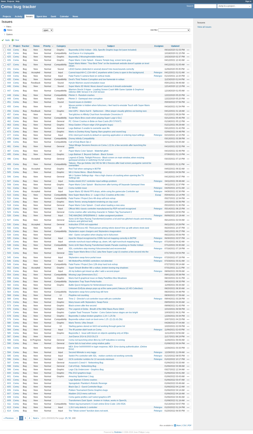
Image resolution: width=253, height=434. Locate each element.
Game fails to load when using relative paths (89, 343)
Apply (7, 40)
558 (9, 278)
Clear (17, 40)
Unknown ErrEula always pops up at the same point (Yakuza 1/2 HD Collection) (106, 288)
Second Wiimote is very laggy (82, 352)
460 (9, 118)
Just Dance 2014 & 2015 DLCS (83, 336)
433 (9, 76)
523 (9, 212)
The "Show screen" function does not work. (88, 411)
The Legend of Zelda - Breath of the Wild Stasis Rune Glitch (96, 309)
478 (9, 138)
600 (9, 373)
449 (9, 98)
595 (9, 356)
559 (9, 281)
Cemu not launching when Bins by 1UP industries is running (97, 340)
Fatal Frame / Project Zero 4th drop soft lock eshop (92, 198)
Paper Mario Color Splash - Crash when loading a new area (97, 205)
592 (9, 348)
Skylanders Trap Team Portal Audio (85, 281)
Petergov (158, 72)
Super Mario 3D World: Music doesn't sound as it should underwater (100, 86)
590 (9, 343)
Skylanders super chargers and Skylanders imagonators (95, 231)
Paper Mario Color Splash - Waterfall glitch (88, 151)
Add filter (154, 30)
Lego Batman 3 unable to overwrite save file (89, 128)
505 (9, 172)
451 (9, 102)
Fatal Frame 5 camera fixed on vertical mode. (90, 76)
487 (9, 151)
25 (66, 418)
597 (9, 362)
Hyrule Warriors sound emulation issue (87, 83)
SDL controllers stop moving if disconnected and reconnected (97, 248)
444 (9, 83)
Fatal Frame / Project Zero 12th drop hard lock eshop (93, 264)
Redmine (118, 432)
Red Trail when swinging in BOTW (85, 169)
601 (9, 376)
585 (9, 333)
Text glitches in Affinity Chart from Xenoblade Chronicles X (96, 114)
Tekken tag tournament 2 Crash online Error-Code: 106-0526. (97, 404)
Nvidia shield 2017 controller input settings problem (93, 181)
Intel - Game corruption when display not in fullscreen (93, 235)
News (75, 16)
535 (9, 238)
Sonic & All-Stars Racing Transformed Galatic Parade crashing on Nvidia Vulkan (106, 245)
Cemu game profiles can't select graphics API (90, 397)
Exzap (158, 195)
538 (9, 245)
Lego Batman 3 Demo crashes (83, 380)
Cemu (16, 50)
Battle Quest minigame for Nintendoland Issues (91, 285)
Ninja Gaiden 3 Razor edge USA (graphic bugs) (91, 125)
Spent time (41, 16)
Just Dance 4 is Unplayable (81, 53)
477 (9, 135)
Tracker (25, 46)
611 (9, 404)
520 (9, 208)
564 (9, 292)
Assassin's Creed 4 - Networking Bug (86, 362)
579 (9, 319)
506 (9, 176)
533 (9, 231)
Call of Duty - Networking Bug (82, 366)
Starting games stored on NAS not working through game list (97, 326)
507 (9, 181)
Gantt (53, 16)
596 (9, 359)
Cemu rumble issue (78, 188)
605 (9, 387)
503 (9, 169)
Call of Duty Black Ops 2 (80, 142)
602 (9, 380)
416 (9, 50)
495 (9, 154)
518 (9, 205)
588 (9, 340)
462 (9, 121)
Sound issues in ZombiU (80, 102)
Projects (10, 1)
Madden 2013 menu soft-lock (82, 393)
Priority (47, 46)
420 (9, 53)
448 (9, 95)
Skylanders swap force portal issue (85, 257)
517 (9, 202)
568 (9, 295)
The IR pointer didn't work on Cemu (85, 329)
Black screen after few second (83, 305)
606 (9, 390)
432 (9, 72)
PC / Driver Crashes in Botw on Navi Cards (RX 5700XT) (95, 121)
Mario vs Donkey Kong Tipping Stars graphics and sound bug (97, 131)
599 (9, 369)
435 (9, 79)
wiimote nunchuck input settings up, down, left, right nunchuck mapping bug (104, 241)
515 (9, 195)
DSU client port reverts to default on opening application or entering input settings (106, 135)
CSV (184, 425)
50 (69, 418)
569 (9, 299)
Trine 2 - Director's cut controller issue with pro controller (95, 299)
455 (9, 106)
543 (9, 253)
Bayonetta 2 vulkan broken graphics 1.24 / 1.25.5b (92, 316)
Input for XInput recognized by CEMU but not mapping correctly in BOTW (102, 238)
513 (9, 191)
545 (9, 257)
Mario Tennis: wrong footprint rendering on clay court (93, 202)
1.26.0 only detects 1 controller (83, 407)
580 (9, 323)
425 (9, 57)
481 (9, 146)
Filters (8, 27)
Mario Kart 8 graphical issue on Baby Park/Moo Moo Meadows (98, 278)
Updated (175, 46)
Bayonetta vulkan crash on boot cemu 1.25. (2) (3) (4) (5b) (96, 319)
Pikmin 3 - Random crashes (81, 95)
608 (9, 397)
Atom (179, 425)
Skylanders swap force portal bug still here (88, 292)
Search (190, 6)
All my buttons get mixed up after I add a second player (94, 271)
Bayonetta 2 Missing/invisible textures (86, 57)
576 (9, 309)
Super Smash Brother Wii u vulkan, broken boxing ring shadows (98, 268)
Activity (18, 16)
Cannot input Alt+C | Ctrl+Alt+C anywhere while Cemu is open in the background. (106, 72)
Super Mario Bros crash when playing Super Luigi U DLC (95, 118)
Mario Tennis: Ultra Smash (81, 323)
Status (9, 30)
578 (9, 316)
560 (9, 285)
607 (9, 393)
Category (61, 46)
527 (9, 220)
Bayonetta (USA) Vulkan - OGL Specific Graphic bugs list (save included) (102, 50)
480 (9, 142)
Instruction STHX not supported (83, 224)
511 (9, 188)
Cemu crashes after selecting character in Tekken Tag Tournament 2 (100, 212)
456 (9, 111)
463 (9, 125)
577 (9, 312)
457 (9, 114)
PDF (190, 425)
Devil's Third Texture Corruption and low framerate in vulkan (96, 79)
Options (9, 34)
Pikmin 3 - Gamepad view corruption (86, 98)
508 (9, 184)
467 (9, 128)
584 (9, 329)
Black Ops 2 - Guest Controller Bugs (85, 387)
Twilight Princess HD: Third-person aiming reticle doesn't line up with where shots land (109, 228)
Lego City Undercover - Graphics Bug (86, 369)
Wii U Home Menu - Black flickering (85, 172)
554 (9, 274)
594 (9, 352)
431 (9, 69)
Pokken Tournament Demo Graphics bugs (88, 390)
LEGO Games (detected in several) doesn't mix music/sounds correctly (101, 69)
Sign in (248, 1)
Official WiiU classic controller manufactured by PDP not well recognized (102, 208)
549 (9, 264)
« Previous (9, 418)
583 (9, 326)
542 (9, 248)
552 (9, 268)
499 (9, 164)
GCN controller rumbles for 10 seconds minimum (91, 359)
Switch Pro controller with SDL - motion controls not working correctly (101, 356)
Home (3, 1)
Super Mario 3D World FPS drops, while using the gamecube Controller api (104, 191)
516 (9, 198)
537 (9, 241)
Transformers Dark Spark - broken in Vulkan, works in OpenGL (98, 400)
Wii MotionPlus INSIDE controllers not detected (90, 261)
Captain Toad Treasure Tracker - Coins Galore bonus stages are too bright (103, 312)
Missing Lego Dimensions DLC (83, 274)
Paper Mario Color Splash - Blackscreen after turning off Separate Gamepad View (107, 184)
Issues (29, 16)
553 (9, 271)
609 (9, 400)
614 (9, 411)
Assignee (159, 46)
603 (9, 383)
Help (17, 1)
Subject (111, 46)
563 (9, 288)
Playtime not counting (79, 295)
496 (9, 159)
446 (9, 86)
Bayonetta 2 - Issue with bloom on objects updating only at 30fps (99, 333)
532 (9, 228)
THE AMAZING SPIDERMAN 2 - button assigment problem (96, 215)
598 (9, 366)
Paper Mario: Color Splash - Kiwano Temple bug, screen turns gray (100, 60)
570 (9, 302)
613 (9, 407)
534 (9, 235)
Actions (188, 49)
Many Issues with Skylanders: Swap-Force (88, 302)
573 (9, 305)
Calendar (64, 16)
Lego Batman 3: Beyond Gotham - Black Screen (91, 154)
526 (9, 215)
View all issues (204, 27)
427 (9, 64)
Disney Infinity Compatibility (81, 138)
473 (9, 131)
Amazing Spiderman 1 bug (81, 376)
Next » (36, 418)
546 (9, 261)
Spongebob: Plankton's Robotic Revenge (88, 383)
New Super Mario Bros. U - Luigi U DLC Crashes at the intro (96, 195)
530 (9, 224)
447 (9, 91)
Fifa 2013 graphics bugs (80, 373)
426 (9, 60)
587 (9, 336)
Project (16, 46)
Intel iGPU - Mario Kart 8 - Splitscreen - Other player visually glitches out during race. (108, 111)
